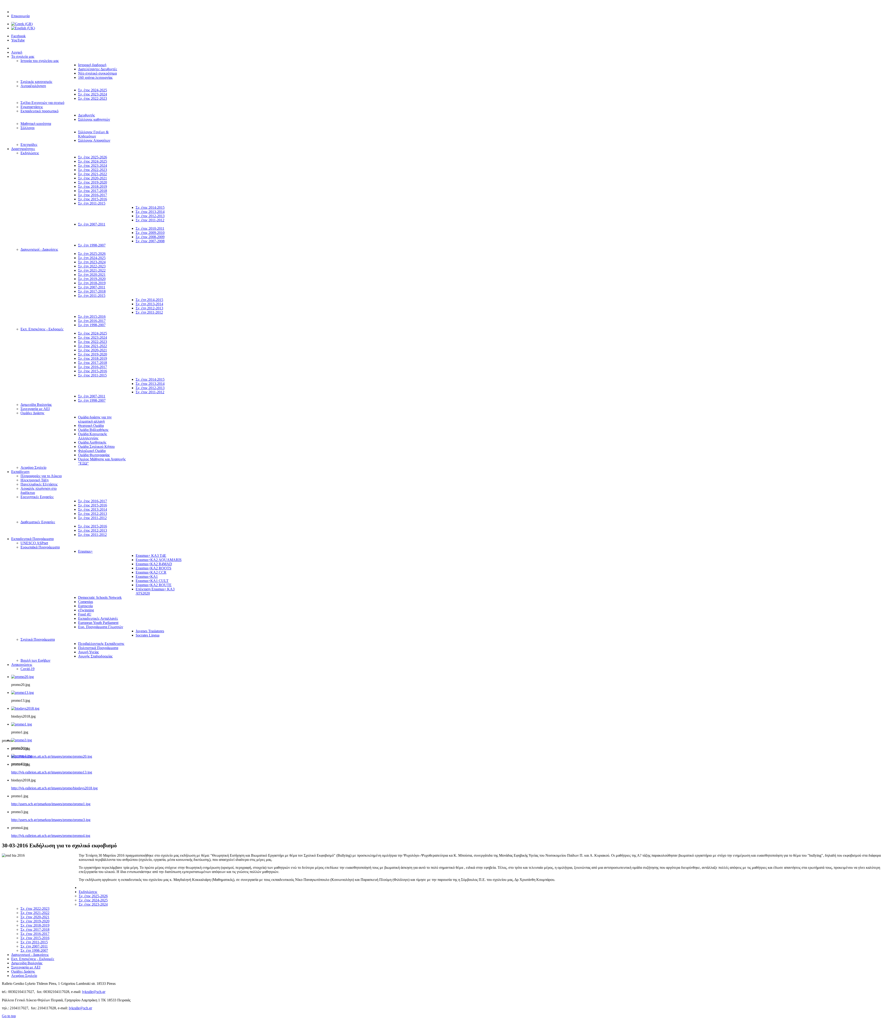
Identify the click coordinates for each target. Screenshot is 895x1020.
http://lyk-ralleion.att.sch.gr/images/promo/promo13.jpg (51, 772)
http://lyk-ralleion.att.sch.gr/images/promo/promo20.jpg (51, 756)
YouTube (18, 40)
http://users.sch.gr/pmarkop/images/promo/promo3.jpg (50, 820)
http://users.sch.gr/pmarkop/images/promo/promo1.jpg (50, 804)
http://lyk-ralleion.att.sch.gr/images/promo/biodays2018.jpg (54, 788)
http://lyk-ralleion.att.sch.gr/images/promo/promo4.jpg (50, 836)
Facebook (18, 36)
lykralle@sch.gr (93, 992)
